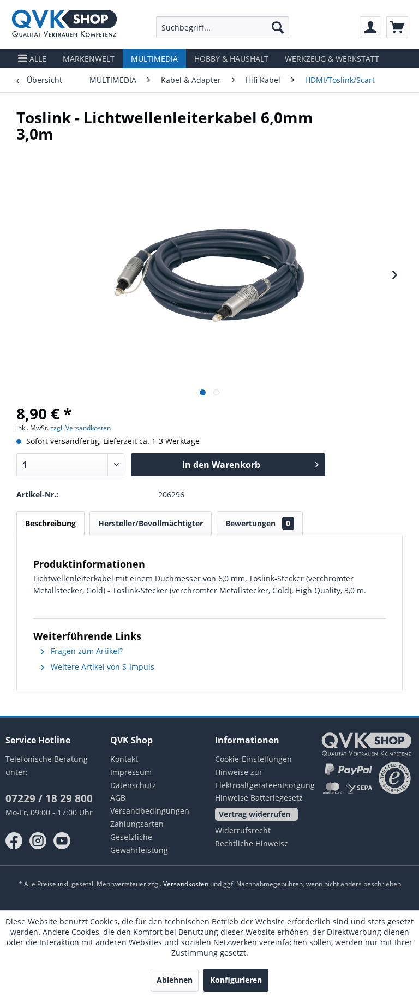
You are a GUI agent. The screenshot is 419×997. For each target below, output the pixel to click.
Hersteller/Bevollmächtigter (150, 523)
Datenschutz (133, 785)
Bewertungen (257, 523)
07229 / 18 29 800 (49, 798)
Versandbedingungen (149, 811)
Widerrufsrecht (243, 830)
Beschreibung (50, 523)
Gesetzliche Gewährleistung (139, 843)
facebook (14, 841)
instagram (38, 841)
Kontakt (124, 759)
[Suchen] (277, 27)
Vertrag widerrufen (254, 814)
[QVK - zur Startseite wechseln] (64, 24)
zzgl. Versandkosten (80, 428)
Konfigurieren (236, 980)
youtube (62, 841)
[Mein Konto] (370, 27)
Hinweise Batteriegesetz (259, 797)
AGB (117, 797)
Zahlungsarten (137, 824)
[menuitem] (223, 27)
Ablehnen (175, 980)
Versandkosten (185, 883)
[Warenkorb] (397, 27)
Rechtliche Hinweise (252, 843)
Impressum (131, 772)
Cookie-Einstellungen (253, 759)
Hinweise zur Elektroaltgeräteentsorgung (262, 778)
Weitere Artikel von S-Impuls (101, 667)
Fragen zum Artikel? (86, 651)
